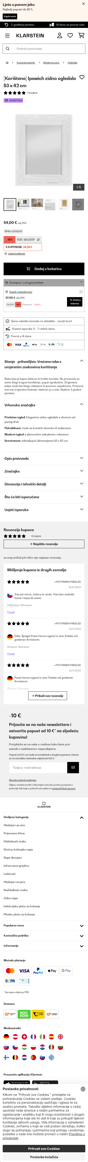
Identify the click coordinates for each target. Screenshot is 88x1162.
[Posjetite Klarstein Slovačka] (6, 1047)
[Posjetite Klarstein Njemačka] (6, 1036)
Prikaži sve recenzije (49, 696)
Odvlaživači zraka (15, 841)
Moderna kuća (51, 62)
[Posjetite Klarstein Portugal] (33, 1057)
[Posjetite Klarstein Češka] (15, 1047)
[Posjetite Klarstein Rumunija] (51, 1047)
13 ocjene (32, 92)
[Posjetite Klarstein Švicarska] (24, 1036)
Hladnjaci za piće (14, 882)
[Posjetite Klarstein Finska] (6, 1057)
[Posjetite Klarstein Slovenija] (42, 1057)
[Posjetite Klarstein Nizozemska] (24, 1057)
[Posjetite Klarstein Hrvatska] (42, 1047)
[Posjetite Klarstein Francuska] (33, 1036)
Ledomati (10, 873)
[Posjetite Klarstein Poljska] (33, 1047)
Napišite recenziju (45, 544)
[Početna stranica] (11, 62)
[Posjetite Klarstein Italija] (42, 1036)
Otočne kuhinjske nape (18, 849)
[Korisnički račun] (59, 35)
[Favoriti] (70, 36)
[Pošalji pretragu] (7, 48)
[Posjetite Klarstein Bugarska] (60, 1047)
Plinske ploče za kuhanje (19, 914)
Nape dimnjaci (13, 857)
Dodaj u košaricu (48, 269)
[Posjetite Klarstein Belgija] (15, 1057)
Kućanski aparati (26, 62)
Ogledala (72, 62)
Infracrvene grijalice (16, 865)
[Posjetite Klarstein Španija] (51, 1036)
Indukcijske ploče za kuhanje (22, 906)
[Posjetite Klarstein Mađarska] (24, 1047)
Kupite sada (10, 16)
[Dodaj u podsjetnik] (81, 77)
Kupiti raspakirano (20, 291)
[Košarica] (81, 36)
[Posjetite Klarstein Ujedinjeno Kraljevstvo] (60, 1036)
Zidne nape (11, 898)
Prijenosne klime (14, 833)
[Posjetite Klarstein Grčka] (51, 1057)
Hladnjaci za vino (14, 825)
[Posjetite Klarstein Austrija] (15, 1036)
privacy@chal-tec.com (63, 788)
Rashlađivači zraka (16, 890)
